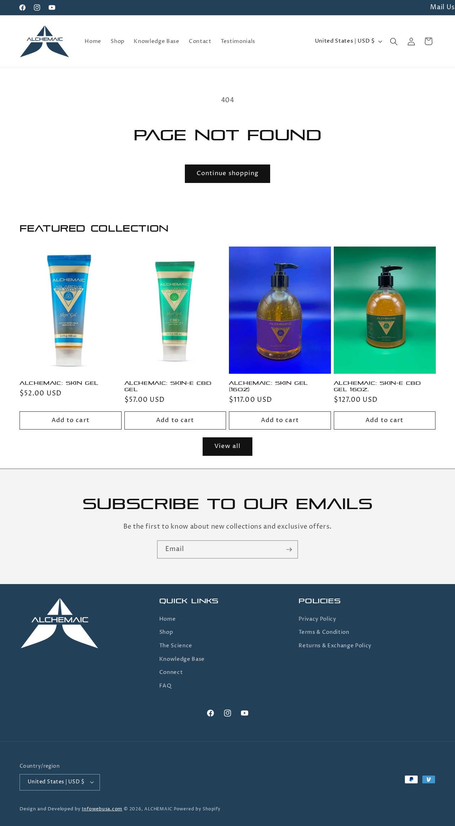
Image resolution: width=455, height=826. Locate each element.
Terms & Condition (324, 632)
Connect (171, 672)
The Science (175, 645)
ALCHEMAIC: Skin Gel (59, 383)
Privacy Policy (317, 619)
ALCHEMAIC (158, 809)
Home (167, 619)
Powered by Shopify (197, 809)
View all (227, 446)
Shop (166, 632)
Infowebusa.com (102, 809)
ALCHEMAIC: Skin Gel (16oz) (268, 386)
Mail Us (442, 7)
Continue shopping (228, 173)
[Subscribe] (289, 549)
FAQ (165, 686)
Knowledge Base (182, 659)
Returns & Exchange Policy (335, 645)
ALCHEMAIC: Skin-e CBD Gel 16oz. (377, 386)
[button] (393, 41)
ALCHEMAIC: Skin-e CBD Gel (168, 386)
